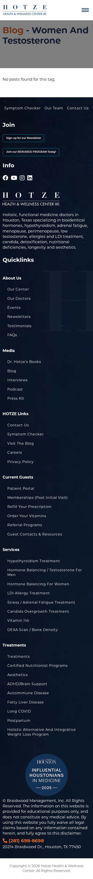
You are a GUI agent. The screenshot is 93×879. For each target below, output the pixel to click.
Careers (14, 452)
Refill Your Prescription (29, 507)
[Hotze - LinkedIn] (29, 171)
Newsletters (19, 317)
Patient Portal (20, 489)
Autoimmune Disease (28, 693)
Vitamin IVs (18, 620)
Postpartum (18, 721)
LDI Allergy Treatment (28, 593)
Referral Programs (24, 525)
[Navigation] (85, 10)
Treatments (18, 657)
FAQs (12, 335)
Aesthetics (17, 675)
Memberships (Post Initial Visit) (37, 498)
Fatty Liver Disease (25, 702)
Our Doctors (19, 299)
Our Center (18, 289)
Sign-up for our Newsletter (23, 138)
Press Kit (15, 398)
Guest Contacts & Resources (34, 534)
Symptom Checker (22, 108)
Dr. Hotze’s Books (24, 362)
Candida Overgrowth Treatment (38, 611)
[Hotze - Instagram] (22, 171)
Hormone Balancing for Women (38, 584)
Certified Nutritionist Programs (37, 666)
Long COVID (19, 711)
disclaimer (71, 833)
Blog (13, 30)
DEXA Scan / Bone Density (32, 630)
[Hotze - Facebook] (5, 171)
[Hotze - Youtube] (14, 171)
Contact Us (78, 108)
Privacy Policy (20, 462)
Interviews (17, 380)
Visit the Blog (20, 443)
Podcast (15, 389)
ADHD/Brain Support (27, 684)
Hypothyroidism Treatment (33, 561)
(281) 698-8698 (25, 840)
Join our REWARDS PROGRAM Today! (31, 152)
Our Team (54, 108)
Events (14, 308)
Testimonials (19, 326)
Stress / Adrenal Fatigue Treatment (41, 602)
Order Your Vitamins (26, 516)
